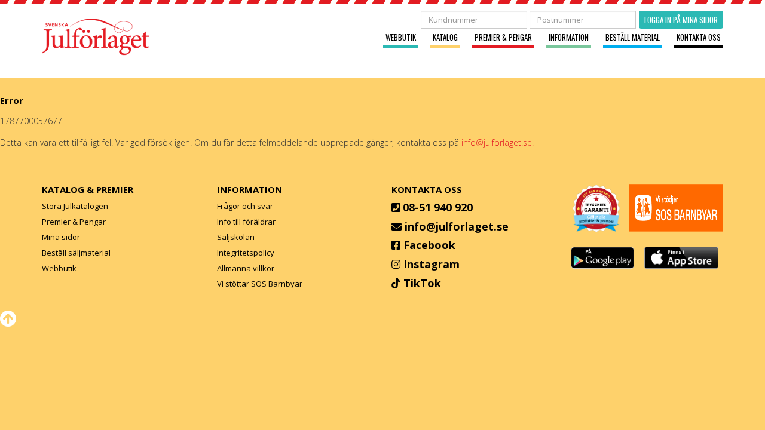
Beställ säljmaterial (76, 252)
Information (569, 37)
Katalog (445, 37)
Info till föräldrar (246, 221)
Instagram (431, 264)
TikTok (422, 283)
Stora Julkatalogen (75, 206)
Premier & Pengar (503, 37)
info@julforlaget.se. (497, 142)
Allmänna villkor (245, 268)
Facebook (429, 245)
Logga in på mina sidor (681, 20)
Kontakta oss (699, 37)
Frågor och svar (245, 206)
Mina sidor (61, 237)
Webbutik (400, 37)
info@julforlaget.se (457, 226)
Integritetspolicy (245, 252)
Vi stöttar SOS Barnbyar (259, 283)
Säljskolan (236, 237)
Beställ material (632, 37)
